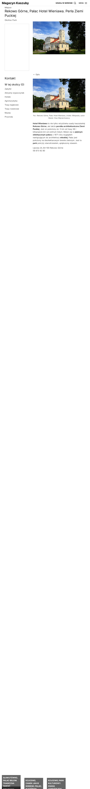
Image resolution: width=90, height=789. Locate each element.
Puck (14, 20)
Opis (38, 74)
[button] (83, 3)
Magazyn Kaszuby (15, 3)
